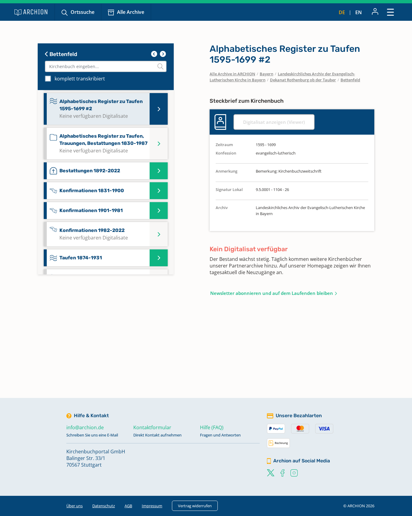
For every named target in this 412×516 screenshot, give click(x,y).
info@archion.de (85, 427)
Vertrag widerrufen (195, 505)
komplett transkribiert (80, 78)
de (342, 12)
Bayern (266, 74)
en (358, 12)
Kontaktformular (152, 427)
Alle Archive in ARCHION (232, 74)
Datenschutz (103, 505)
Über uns (74, 505)
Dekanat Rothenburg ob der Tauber (303, 80)
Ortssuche (82, 12)
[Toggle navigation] (390, 12)
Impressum (152, 505)
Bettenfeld (62, 54)
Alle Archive (130, 12)
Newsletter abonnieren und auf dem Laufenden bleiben (271, 293)
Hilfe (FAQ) (211, 427)
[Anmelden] (375, 12)
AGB (128, 505)
